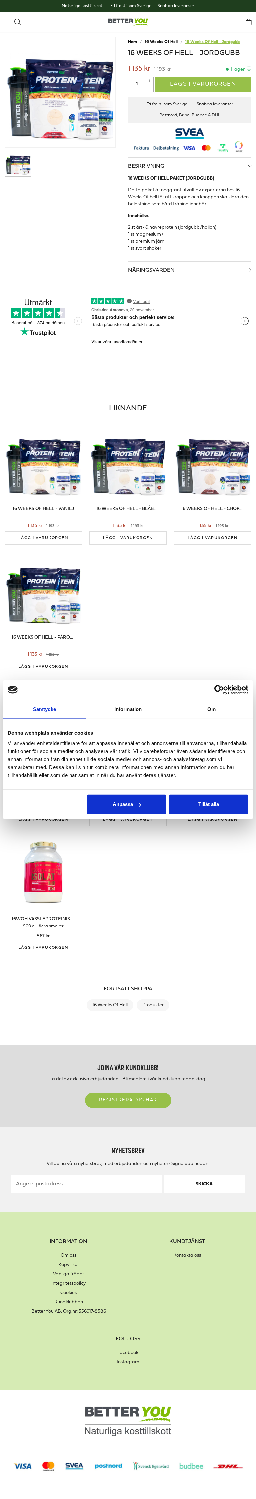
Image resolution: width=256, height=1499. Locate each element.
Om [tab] (211, 709)
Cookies (68, 1292)
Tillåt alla (208, 804)
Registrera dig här (128, 1100)
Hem (132, 42)
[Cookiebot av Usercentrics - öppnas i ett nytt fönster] (219, 690)
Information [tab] (128, 709)
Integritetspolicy (68, 1283)
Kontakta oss (187, 1255)
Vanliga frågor (68, 1274)
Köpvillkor (68, 1264)
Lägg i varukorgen (203, 84)
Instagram (128, 1362)
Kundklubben (68, 1302)
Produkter (153, 1005)
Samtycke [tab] (44, 709)
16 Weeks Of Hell (161, 42)
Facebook (127, 1352)
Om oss (68, 1255)
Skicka (204, 1184)
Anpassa (123, 804)
